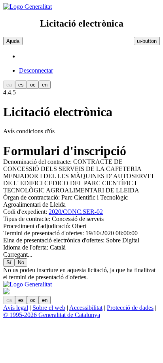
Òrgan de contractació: (32, 197)
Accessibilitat (85, 307)
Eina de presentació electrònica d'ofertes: (54, 240)
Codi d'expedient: (26, 211)
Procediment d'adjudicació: (37, 226)
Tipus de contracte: (27, 218)
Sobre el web (48, 307)
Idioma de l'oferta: (26, 247)
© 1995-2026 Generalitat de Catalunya (51, 314)
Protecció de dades (130, 307)
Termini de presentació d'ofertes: (44, 233)
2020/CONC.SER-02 (76, 211)
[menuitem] (89, 70)
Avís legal (15, 307)
